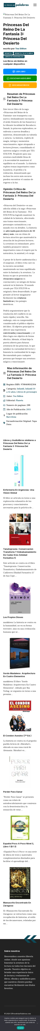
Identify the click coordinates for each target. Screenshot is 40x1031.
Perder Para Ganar (12, 792)
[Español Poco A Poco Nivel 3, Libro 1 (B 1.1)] (20, 838)
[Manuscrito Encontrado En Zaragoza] (20, 897)
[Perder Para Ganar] (20, 786)
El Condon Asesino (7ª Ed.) (17, 735)
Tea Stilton (20, 48)
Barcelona (11, 417)
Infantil (8, 53)
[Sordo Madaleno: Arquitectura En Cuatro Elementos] (20, 668)
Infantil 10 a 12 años (24, 53)
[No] (37, 1023)
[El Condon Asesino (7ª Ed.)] (20, 730)
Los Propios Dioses (13, 617)
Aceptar (20, 1028)
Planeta (19, 400)
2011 (28, 409)
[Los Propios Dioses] (20, 612)
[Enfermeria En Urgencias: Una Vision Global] (20, 484)
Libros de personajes (14, 57)
